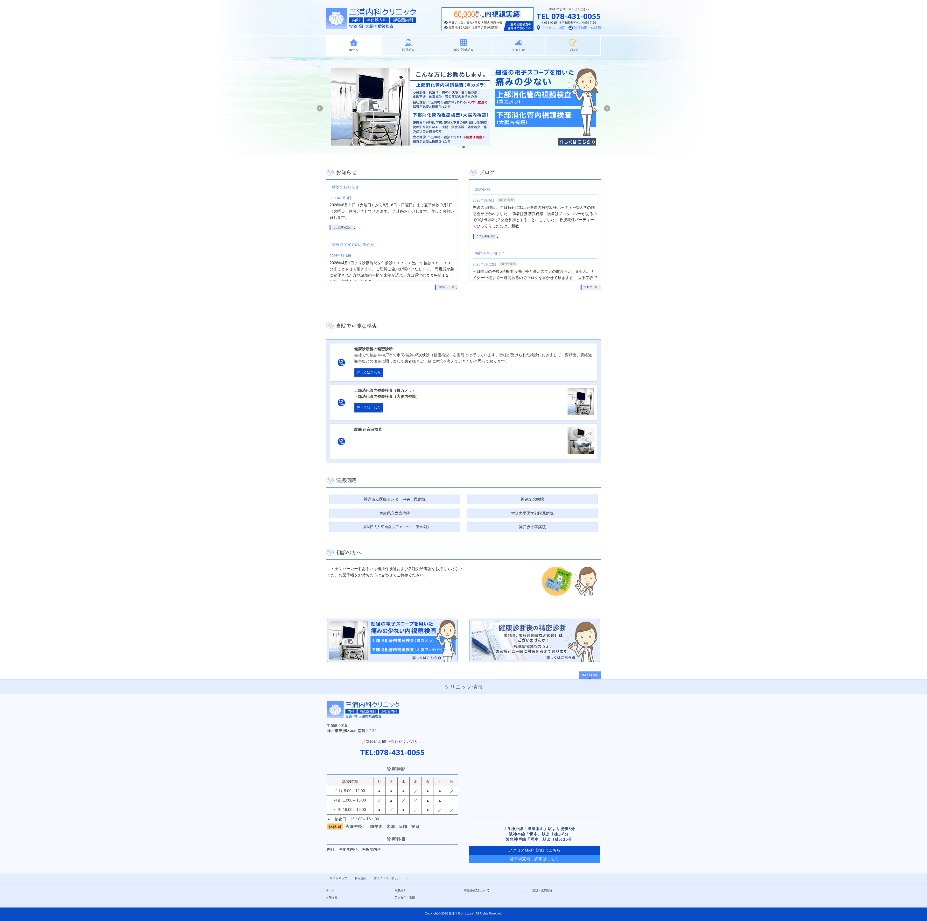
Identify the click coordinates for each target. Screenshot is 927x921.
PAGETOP (589, 675)
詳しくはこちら (368, 372)
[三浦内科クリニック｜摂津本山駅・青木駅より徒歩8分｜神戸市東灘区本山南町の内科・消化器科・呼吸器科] (371, 23)
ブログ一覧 (590, 287)
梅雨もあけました (490, 253)
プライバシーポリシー (388, 878)
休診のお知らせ (345, 187)
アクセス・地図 (405, 897)
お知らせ (331, 897)
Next (607, 108)
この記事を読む (342, 227)
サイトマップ (338, 878)
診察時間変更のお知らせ (353, 245)
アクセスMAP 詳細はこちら (534, 850)
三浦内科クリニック (462, 913)
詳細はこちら (546, 859)
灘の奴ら (483, 189)
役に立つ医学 (506, 200)
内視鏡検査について (477, 890)
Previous (319, 108)
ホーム (330, 890)
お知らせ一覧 (446, 287)
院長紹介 (400, 890)
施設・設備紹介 (542, 890)
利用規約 (360, 878)
